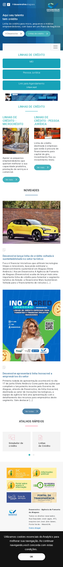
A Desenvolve (11, 33)
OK (31, 557)
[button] (29, 455)
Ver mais (9, 179)
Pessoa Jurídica (31, 72)
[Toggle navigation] (55, 46)
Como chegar (35, 528)
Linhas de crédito (36, 33)
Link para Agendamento (31, 85)
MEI (31, 61)
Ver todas (29, 411)
